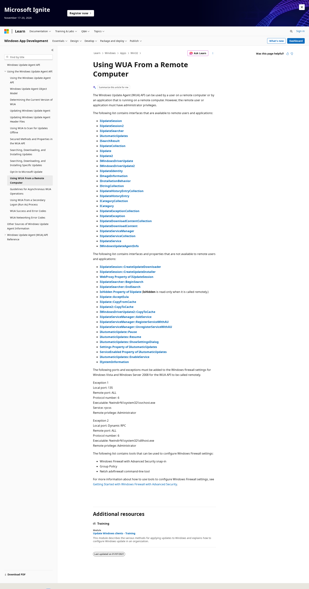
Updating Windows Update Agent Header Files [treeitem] (30, 119)
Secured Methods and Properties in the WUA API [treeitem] (31, 141)
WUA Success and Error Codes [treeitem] (28, 211)
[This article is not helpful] (292, 53)
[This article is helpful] (287, 53)
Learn (97, 53)
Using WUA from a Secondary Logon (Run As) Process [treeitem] (27, 202)
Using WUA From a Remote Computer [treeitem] (27, 180)
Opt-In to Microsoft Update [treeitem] (26, 171)
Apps (123, 53)
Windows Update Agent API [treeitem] (23, 65)
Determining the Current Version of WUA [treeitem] (31, 102)
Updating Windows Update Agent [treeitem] (30, 110)
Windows (110, 53)
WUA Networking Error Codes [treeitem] (27, 217)
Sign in (300, 31)
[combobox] (28, 57)
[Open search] (291, 31)
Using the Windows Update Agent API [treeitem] (30, 80)
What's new (276, 41)
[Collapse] (52, 50)
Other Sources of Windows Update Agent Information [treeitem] (27, 226)
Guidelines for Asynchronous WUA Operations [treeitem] (30, 191)
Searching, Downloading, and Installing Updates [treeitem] (28, 152)
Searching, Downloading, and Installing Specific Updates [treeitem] (28, 163)
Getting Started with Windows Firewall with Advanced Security (135, 484)
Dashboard (296, 41)
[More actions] (213, 53)
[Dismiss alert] (302, 7)
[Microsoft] (6, 31)
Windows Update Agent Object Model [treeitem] (28, 91)
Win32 (134, 53)
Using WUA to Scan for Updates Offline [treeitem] (29, 130)
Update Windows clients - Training (114, 533)
